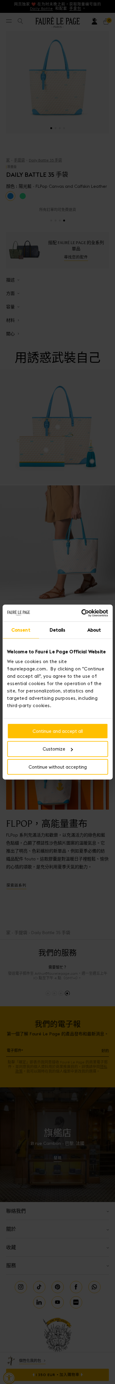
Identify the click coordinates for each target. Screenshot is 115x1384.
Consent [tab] (20, 630)
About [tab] (94, 630)
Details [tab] (58, 630)
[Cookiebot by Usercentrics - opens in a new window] (82, 613)
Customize (54, 749)
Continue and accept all (58, 731)
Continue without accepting (58, 767)
